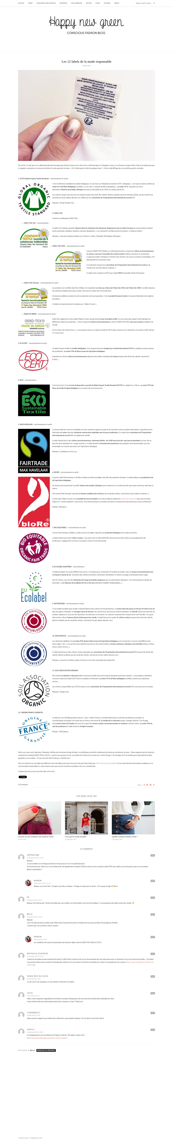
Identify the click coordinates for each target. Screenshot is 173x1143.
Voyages (107, 3)
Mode (30, 3)
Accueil (21, 3)
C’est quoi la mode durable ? (76, 837)
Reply (152, 855)
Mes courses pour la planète (106, 763)
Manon (38, 881)
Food (98, 3)
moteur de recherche (128, 499)
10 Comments (23, 785)
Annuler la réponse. (46, 1050)
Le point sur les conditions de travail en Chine (35, 837)
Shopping (63, 3)
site (75, 330)
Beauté (89, 3)
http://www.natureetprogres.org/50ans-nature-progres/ (47, 1038)
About (116, 3)
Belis (32, 1050)
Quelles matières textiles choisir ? (125, 837)
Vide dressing (76, 3)
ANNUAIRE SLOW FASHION (46, 3)
